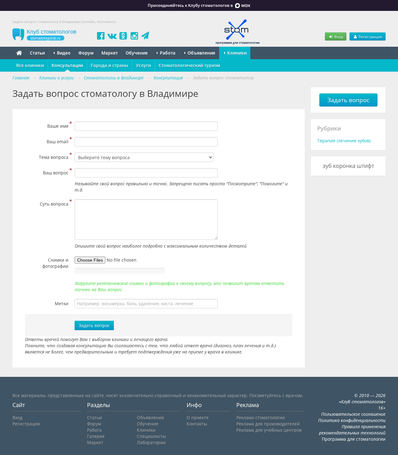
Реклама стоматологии (260, 417)
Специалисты (151, 436)
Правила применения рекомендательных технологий (352, 430)
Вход (338, 36)
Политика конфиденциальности (352, 420)
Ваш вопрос (55, 172)
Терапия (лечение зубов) (344, 141)
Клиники (236, 53)
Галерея (95, 436)
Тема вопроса (53, 156)
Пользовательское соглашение (353, 414)
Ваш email (57, 141)
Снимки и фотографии (55, 263)
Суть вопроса (54, 203)
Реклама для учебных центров (269, 430)
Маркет (109, 53)
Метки (61, 303)
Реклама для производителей (268, 424)
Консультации (67, 65)
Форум (86, 53)
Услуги (143, 65)
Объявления (200, 53)
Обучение (137, 53)
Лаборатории (151, 442)
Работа (167, 53)
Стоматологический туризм (189, 65)
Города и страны (109, 65)
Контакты (197, 424)
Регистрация (370, 36)
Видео (63, 53)
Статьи (37, 53)
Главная (20, 78)
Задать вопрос (94, 325)
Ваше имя (57, 125)
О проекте (198, 417)
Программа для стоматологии (354, 439)
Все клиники (30, 65)
